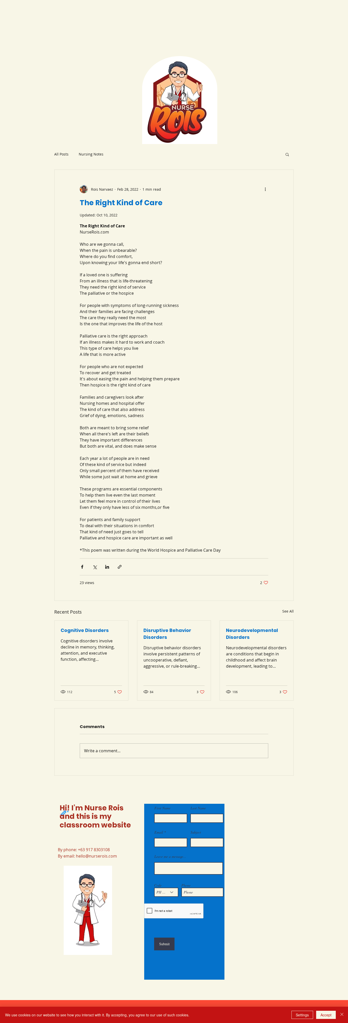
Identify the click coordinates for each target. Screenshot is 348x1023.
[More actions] (265, 189)
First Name (162, 808)
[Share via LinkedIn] (107, 566)
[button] (287, 154)
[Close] (342, 1015)
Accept (325, 1014)
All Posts (61, 154)
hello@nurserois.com (96, 856)
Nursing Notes (91, 154)
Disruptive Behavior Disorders (167, 633)
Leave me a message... (170, 856)
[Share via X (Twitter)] (94, 566)
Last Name (198, 808)
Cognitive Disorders (85, 630)
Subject (196, 832)
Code (158, 885)
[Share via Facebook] (82, 566)
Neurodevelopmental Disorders (252, 633)
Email (158, 832)
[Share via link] (119, 566)
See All (288, 611)
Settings (302, 1014)
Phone (186, 885)
